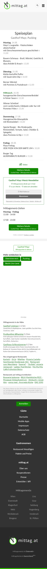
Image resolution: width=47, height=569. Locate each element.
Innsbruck (34, 514)
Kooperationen (23, 473)
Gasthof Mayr (23, 248)
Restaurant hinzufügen (23, 449)
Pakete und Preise (24, 454)
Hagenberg (34, 510)
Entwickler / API (23, 482)
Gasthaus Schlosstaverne (14, 345)
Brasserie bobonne (11, 378)
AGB (23, 435)
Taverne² (22, 365)
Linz (34, 497)
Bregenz (13, 518)
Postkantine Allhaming (13, 334)
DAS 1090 (39, 383)
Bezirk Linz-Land (12, 264)
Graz (34, 501)
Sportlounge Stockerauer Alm (16, 362)
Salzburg (34, 505)
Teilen (25, 165)
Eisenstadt (13, 501)
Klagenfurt (13, 505)
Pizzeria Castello (33, 360)
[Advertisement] (23, 20)
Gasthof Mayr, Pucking (23, 38)
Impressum (24, 426)
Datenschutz (23, 430)
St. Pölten (34, 518)
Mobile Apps (23, 421)
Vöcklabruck (12, 514)
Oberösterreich (11, 259)
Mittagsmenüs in (23, 552)
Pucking (26, 259)
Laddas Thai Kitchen (22, 367)
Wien (13, 497)
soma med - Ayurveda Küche (20, 383)
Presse (23, 477)
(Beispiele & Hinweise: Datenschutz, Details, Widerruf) (23, 201)
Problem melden (29, 235)
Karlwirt (6, 360)
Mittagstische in (23, 556)
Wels (13, 510)
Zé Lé (14, 360)
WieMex (21, 360)
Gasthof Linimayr (11, 326)
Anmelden (23, 404)
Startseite (23, 417)
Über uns (23, 469)
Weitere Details (23, 171)
